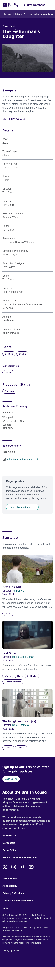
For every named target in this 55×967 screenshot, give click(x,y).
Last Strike (9, 653)
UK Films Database (33, 4)
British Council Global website (19, 857)
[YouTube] (31, 866)
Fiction (8, 372)
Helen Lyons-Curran (23, 657)
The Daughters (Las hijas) (19, 721)
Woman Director (13, 681)
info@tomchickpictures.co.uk (22, 459)
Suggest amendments (20, 507)
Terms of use (9, 878)
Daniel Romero (20, 725)
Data (5, 908)
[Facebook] (22, 866)
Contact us (8, 843)
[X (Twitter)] (4, 866)
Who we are (9, 835)
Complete (9, 391)
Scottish (9, 354)
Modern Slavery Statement (17, 900)
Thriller (33, 676)
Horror (20, 676)
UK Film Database (12, 14)
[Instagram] (13, 866)
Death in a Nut (11, 587)
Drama (22, 354)
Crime (8, 676)
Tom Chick (18, 590)
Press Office (9, 850)
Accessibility (9, 886)
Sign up (9, 779)
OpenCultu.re (16, 951)
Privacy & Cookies (13, 893)
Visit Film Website (12, 118)
